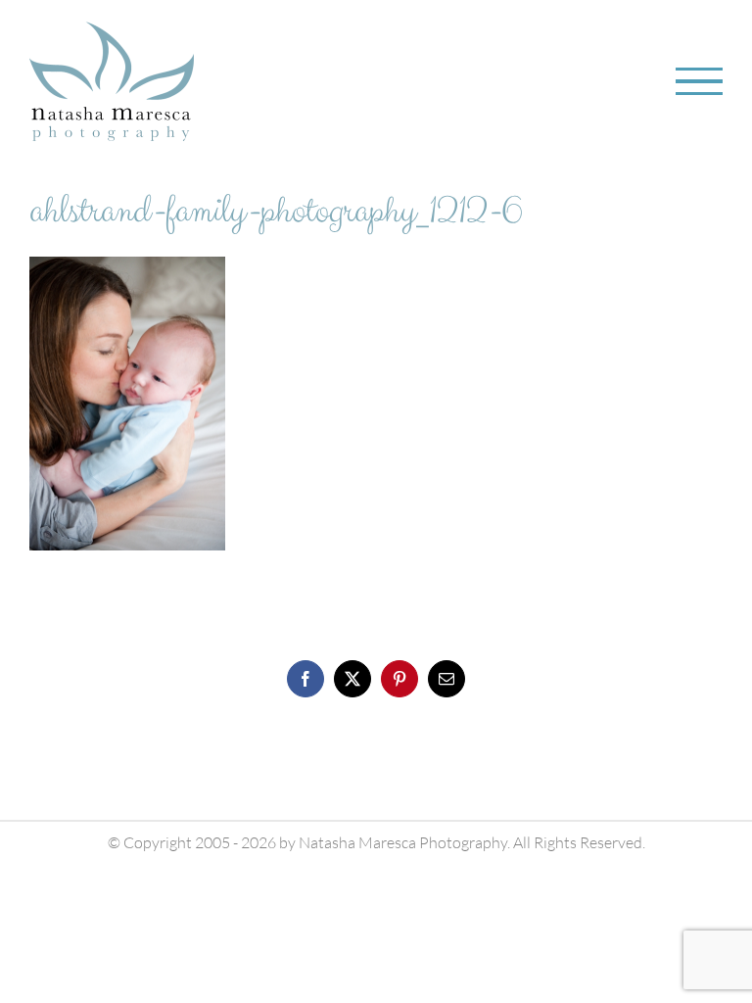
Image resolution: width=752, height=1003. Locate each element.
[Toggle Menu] (699, 82)
